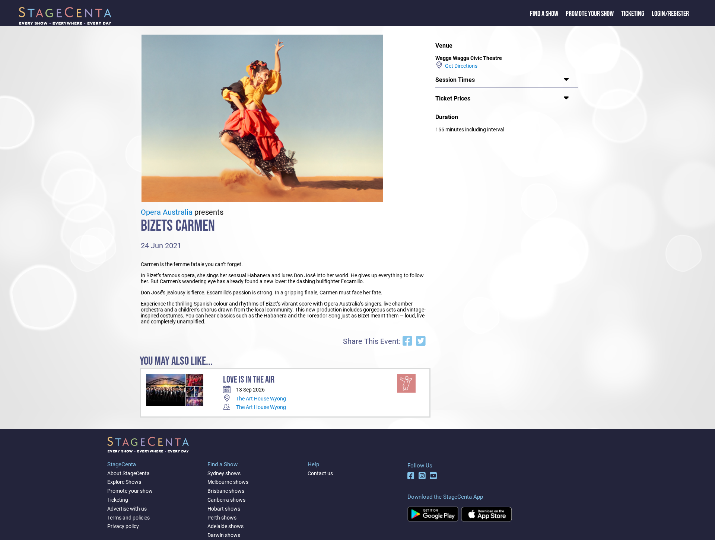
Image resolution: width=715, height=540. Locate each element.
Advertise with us (127, 509)
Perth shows (221, 518)
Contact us (320, 473)
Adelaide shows (225, 526)
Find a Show (544, 13)
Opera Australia (167, 212)
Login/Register (670, 13)
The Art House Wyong (261, 399)
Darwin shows (223, 535)
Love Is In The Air (248, 380)
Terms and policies (128, 518)
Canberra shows (226, 500)
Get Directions (460, 66)
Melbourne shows (227, 482)
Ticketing (632, 13)
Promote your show (130, 491)
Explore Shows (124, 482)
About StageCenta (128, 473)
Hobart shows (223, 509)
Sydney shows (224, 473)
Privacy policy (123, 526)
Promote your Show (590, 13)
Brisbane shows (225, 491)
